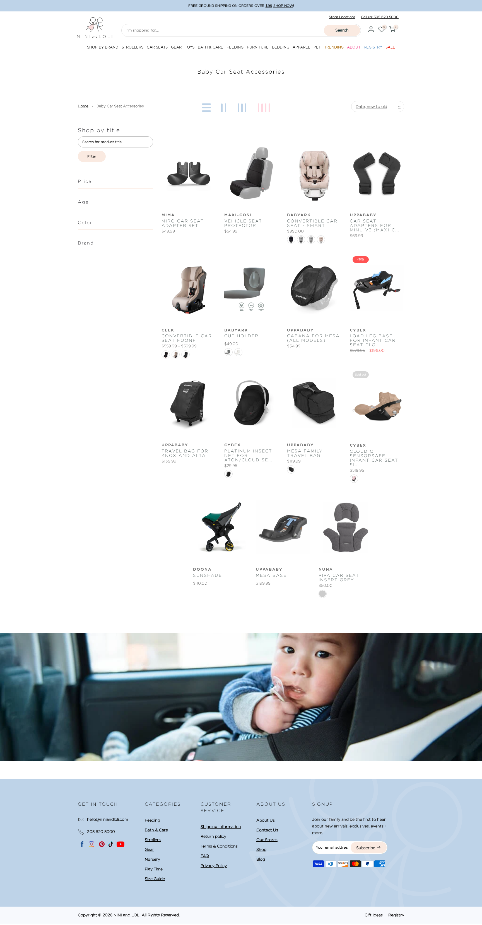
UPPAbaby (363, 215)
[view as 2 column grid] (225, 106)
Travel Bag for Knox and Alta (185, 453)
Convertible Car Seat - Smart (312, 223)
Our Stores (267, 839)
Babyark (299, 215)
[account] (371, 30)
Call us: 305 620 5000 (380, 17)
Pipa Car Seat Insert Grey (339, 577)
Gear (149, 849)
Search (342, 30)
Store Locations (342, 17)
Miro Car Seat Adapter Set (183, 223)
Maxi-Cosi (238, 215)
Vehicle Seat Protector (243, 223)
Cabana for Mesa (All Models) (313, 338)
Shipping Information (221, 826)
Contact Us (267, 830)
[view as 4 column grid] (265, 106)
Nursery (152, 859)
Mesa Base (271, 575)
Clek (168, 330)
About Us (265, 820)
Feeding (152, 820)
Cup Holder (241, 336)
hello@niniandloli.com (107, 819)
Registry (396, 915)
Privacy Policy (214, 865)
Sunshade (207, 575)
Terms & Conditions (219, 846)
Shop (261, 849)
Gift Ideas (374, 915)
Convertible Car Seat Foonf (187, 338)
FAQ (205, 856)
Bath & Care (156, 830)
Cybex (358, 330)
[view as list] (205, 106)
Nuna (326, 570)
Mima (168, 215)
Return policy (213, 836)
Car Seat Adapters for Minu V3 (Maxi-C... (374, 225)
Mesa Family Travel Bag (305, 453)
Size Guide (155, 878)
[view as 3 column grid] (243, 106)
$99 (269, 6)
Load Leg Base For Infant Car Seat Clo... (373, 340)
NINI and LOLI (127, 915)
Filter (92, 156)
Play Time (154, 869)
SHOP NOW (283, 6)
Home (83, 106)
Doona (202, 570)
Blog (260, 859)
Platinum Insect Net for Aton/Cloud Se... (248, 455)
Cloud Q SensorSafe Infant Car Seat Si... (374, 458)
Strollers (153, 839)
